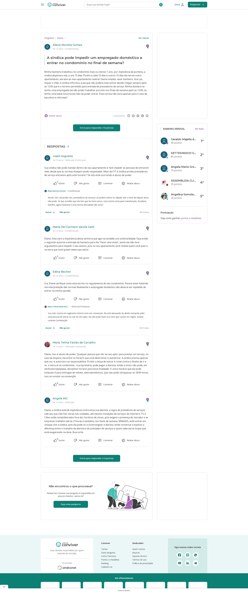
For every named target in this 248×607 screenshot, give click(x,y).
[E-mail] (147, 115)
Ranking (104, 563)
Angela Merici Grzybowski (184, 166)
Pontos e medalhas (110, 559)
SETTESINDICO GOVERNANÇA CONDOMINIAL (184, 153)
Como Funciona (108, 556)
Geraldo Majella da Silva (184, 139)
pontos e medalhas (191, 218)
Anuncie (136, 552)
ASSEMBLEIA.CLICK (184, 180)
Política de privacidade (142, 563)
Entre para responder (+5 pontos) (96, 127)
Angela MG (60, 398)
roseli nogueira (63, 156)
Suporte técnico (139, 556)
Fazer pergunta (108, 552)
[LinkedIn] (142, 115)
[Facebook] (133, 115)
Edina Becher (62, 271)
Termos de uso (139, 559)
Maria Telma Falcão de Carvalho (58, 306)
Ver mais (199, 128)
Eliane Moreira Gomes (67, 45)
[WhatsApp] (128, 115)
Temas (104, 549)
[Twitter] (138, 115)
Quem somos (138, 549)
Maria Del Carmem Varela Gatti (73, 227)
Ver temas (143, 38)
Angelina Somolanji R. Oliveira (184, 194)
